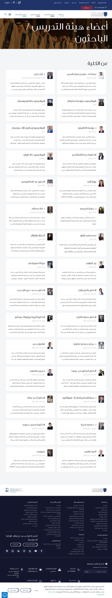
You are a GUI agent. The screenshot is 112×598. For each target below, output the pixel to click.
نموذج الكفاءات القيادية (30, 514)
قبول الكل (25, 589)
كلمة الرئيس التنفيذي (101, 507)
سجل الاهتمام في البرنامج (53, 525)
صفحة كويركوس (102, 2)
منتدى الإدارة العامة (101, 544)
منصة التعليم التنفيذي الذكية (29, 519)
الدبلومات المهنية (32, 516)
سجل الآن (86, 7)
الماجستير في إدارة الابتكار (53, 509)
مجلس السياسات (79, 522)
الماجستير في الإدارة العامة (53, 507)
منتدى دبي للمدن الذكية (77, 537)
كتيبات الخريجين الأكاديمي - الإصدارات (53, 535)
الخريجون (66, 2)
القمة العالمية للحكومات (100, 525)
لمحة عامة (104, 509)
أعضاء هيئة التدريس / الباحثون (99, 521)
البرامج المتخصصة (32, 507)
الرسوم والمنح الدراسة (54, 518)
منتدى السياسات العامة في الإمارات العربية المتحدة (97, 541)
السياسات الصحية (79, 513)
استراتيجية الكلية (102, 512)
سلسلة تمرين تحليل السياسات (52, 529)
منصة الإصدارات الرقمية (77, 527)
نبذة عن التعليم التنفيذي (30, 505)
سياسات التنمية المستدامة (76, 520)
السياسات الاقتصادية (78, 525)
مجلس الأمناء (103, 516)
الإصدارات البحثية (79, 505)
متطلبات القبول (56, 522)
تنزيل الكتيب (15, 544)
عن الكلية (61, 14)
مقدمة (105, 505)
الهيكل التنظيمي (102, 514)
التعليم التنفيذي (35, 14)
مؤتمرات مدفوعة (102, 549)
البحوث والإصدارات (20, 14)
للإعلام (59, 547)
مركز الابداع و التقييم (31, 512)
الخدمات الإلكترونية (84, 2)
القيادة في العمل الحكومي (76, 516)
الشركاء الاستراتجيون (101, 523)
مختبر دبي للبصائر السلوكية (76, 553)
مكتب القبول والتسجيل (54, 527)
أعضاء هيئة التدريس (55, 520)
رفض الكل (13, 589)
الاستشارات (80, 546)
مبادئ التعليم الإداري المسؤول (98, 519)
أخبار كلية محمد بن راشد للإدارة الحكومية (52, 544)
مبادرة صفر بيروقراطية (101, 528)
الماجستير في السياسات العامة (52, 516)
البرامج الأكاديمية (49, 14)
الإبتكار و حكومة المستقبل (76, 518)
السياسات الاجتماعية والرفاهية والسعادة (75, 508)
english (7, 2)
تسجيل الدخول (58, 2)
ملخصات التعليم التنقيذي (30, 523)
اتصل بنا (105, 530)
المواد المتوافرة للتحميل (54, 531)
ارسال (86, 571)
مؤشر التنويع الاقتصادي (77, 551)
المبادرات (81, 542)
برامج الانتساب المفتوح (30, 509)
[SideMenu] (10, 14)
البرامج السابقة (33, 521)
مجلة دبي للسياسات (78, 549)
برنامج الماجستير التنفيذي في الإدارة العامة (51, 513)
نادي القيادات (80, 544)
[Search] (6, 14)
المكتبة (93, 2)
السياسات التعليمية (78, 511)
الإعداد (36, 590)
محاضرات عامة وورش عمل (99, 546)
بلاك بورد (73, 2)
